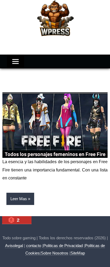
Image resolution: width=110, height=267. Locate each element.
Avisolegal (14, 245)
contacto (33, 245)
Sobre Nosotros (54, 253)
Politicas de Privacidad (63, 245)
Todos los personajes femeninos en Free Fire (55, 154)
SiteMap (77, 253)
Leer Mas (18, 198)
